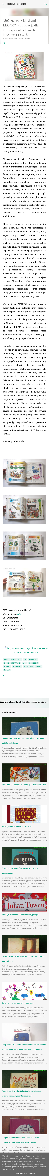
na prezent (33, 663)
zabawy (7, 670)
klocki (6, 663)
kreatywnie (15, 663)
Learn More (21, 1173)
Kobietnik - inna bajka (16, 4)
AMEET (20, 614)
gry (25, 659)
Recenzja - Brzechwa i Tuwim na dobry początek (20, 915)
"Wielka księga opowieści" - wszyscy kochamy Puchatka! (24, 785)
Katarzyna (33, 659)
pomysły (7, 666)
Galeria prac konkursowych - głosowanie (18, 1003)
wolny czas (28, 666)
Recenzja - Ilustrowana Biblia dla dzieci (17, 826)
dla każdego (16, 659)
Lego (25, 663)
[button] (4, 43)
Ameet (6, 659)
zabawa (38, 666)
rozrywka (17, 666)
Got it (32, 1173)
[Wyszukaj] (45, 4)
